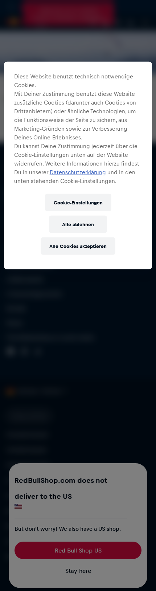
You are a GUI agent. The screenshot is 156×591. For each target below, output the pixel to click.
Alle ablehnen (78, 224)
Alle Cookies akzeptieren (78, 246)
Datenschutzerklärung (78, 172)
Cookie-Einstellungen (78, 202)
